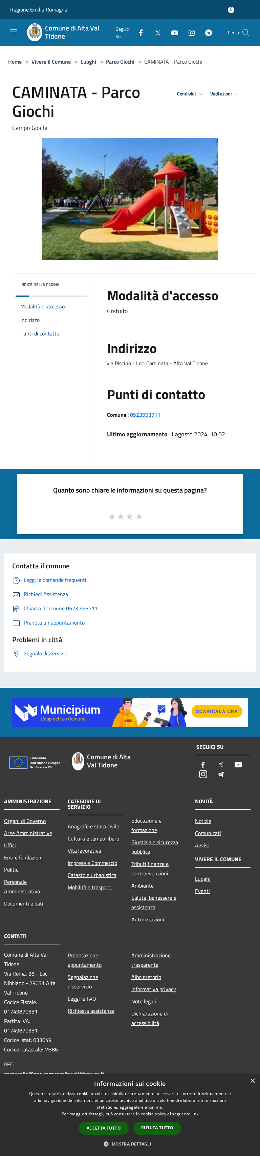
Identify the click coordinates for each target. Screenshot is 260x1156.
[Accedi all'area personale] (231, 10)
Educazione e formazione (146, 825)
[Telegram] (206, 32)
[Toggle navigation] (13, 32)
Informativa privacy (153, 989)
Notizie (203, 821)
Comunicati (208, 833)
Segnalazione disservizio (83, 981)
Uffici (10, 845)
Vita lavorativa (84, 851)
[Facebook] (138, 32)
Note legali (143, 1001)
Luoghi (88, 62)
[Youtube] (172, 32)
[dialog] (130, 1115)
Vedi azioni (221, 93)
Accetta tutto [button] (104, 1128)
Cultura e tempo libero (93, 838)
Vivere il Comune (51, 62)
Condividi (187, 93)
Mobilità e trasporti (90, 887)
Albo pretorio (146, 977)
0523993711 (145, 415)
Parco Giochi (120, 62)
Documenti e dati (23, 903)
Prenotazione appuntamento (85, 960)
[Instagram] (189, 32)
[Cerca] (246, 32)
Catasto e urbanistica (92, 875)
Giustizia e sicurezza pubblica (154, 847)
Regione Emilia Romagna (38, 9)
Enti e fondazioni (23, 857)
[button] (130, 1144)
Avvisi (202, 845)
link (195, 1114)
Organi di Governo (25, 821)
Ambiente (142, 885)
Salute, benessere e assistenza (153, 902)
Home (15, 62)
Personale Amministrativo (22, 886)
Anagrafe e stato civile (93, 826)
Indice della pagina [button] (39, 284)
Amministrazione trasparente (151, 960)
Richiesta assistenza (91, 1011)
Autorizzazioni (147, 919)
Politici (12, 870)
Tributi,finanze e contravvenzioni (150, 868)
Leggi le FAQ (82, 999)
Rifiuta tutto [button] (157, 1128)
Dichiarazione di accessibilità (149, 1018)
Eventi (202, 891)
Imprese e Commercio (92, 863)
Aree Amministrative (28, 833)
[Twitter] (155, 32)
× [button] (252, 1081)
